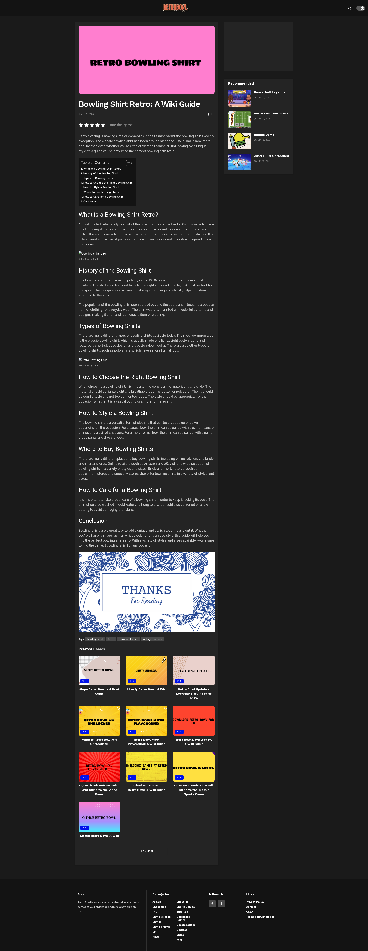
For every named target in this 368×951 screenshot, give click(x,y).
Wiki (84, 681)
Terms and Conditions (260, 916)
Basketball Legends (269, 92)
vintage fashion (152, 639)
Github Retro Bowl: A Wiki (99, 835)
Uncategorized (186, 924)
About (249, 911)
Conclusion (90, 201)
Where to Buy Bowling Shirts (101, 192)
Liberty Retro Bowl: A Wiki (146, 689)
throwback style (128, 639)
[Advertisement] (259, 46)
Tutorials (182, 911)
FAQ (154, 911)
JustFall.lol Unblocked (271, 156)
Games (156, 921)
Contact (251, 906)
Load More (147, 851)
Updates (182, 929)
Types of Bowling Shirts (98, 178)
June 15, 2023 (86, 114)
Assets (156, 901)
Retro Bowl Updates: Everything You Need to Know (194, 693)
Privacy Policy (255, 901)
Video (180, 934)
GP (154, 931)
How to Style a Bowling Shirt (101, 187)
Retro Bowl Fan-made (271, 113)
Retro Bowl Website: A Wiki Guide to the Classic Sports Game (193, 790)
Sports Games (186, 906)
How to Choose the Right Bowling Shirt (107, 182)
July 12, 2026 (263, 97)
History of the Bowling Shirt (100, 173)
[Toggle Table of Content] (127, 163)
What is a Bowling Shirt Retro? (102, 168)
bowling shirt (95, 639)
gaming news (161, 926)
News (155, 936)
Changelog (159, 906)
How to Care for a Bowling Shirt (103, 196)
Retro (111, 639)
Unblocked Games (183, 918)
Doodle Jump (264, 135)
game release (161, 916)
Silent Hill (183, 901)
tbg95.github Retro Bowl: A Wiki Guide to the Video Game (99, 790)
